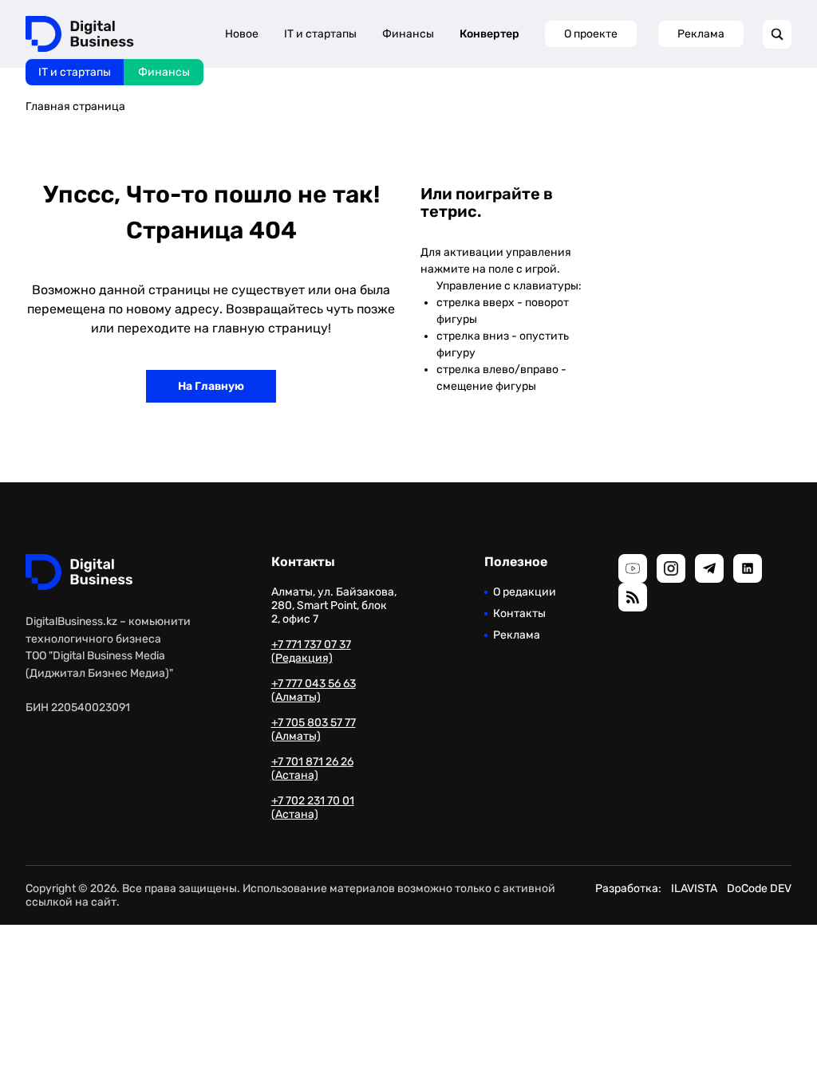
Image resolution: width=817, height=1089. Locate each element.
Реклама (700, 34)
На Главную (211, 386)
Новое (242, 34)
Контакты (519, 613)
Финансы (164, 72)
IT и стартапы (74, 72)
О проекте (591, 34)
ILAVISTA (694, 888)
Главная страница (75, 106)
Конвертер (489, 34)
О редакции (524, 592)
